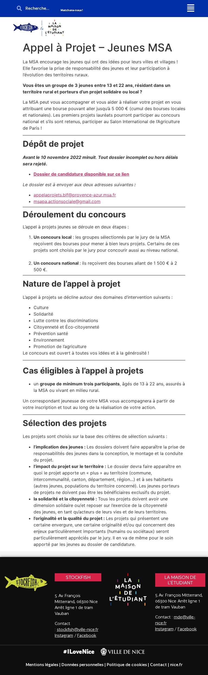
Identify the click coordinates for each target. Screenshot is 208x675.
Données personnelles (82, 664)
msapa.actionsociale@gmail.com (67, 201)
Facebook (86, 635)
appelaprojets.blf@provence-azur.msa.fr (75, 195)
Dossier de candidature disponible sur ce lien (81, 174)
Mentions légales (42, 664)
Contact (158, 664)
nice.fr (176, 664)
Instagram (164, 628)
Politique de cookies (127, 664)
